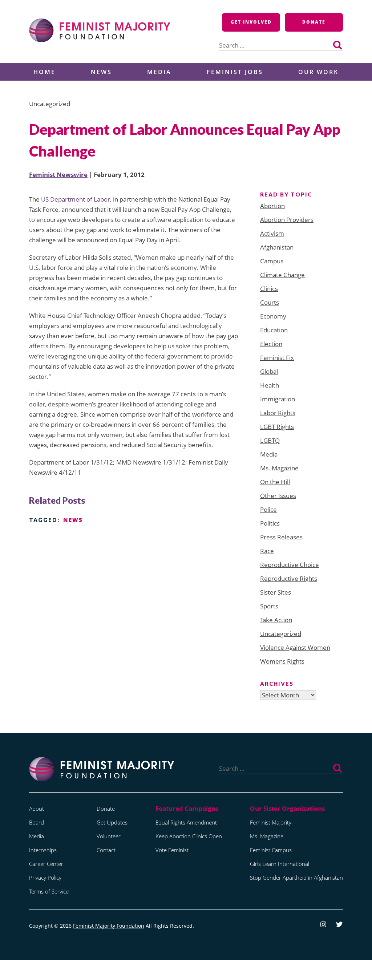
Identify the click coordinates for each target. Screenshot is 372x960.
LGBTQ (270, 440)
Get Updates (112, 822)
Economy (273, 316)
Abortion (272, 206)
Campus (271, 261)
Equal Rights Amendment (186, 822)
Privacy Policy (45, 877)
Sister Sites (275, 592)
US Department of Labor (75, 199)
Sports (269, 606)
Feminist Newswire (58, 174)
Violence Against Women (295, 647)
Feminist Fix (277, 357)
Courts (269, 302)
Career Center (46, 863)
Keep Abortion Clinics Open (188, 836)
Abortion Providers (287, 219)
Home (44, 72)
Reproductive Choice (289, 564)
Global (269, 371)
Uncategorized (280, 633)
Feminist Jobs (235, 72)
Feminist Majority (270, 822)
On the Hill (275, 482)
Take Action (276, 620)
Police (268, 509)
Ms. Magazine (279, 468)
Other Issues (278, 495)
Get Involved (251, 22)
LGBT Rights (277, 426)
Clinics (269, 288)
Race (267, 551)
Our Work (318, 72)
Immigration (277, 399)
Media (159, 72)
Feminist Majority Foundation (108, 925)
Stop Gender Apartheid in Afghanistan (296, 877)
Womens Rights (282, 661)
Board (36, 822)
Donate (314, 22)
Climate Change (282, 275)
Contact (106, 850)
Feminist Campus (271, 850)
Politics (270, 523)
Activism (272, 233)
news (73, 519)
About (36, 808)
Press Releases (281, 537)
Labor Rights (277, 413)
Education (274, 330)
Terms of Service (49, 891)
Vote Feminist (172, 850)
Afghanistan (277, 247)
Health (269, 385)
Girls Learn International (279, 863)
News (101, 72)
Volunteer (109, 836)
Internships (43, 850)
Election (271, 344)
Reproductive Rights (288, 578)
